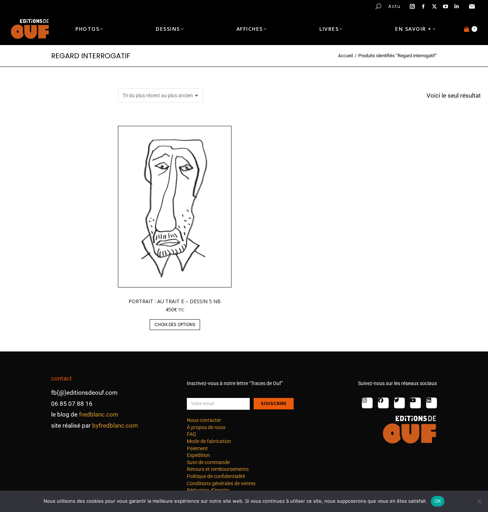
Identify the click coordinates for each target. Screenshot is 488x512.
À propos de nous (206, 427)
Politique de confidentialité (216, 476)
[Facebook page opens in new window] (423, 6)
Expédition (198, 455)
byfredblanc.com (115, 425)
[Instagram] (367, 403)
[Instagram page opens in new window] (412, 6)
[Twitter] (399, 403)
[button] (105, 5)
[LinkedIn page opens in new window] (456, 6)
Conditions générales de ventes (221, 483)
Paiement (197, 448)
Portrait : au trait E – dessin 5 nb (175, 301)
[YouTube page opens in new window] (445, 6)
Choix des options (174, 324)
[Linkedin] (431, 403)
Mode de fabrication (209, 441)
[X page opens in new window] (434, 6)
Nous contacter (204, 420)
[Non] (479, 501)
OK (437, 501)
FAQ (191, 434)
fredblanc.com (98, 414)
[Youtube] (415, 403)
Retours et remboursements (218, 469)
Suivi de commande (208, 462)
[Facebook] (383, 403)
